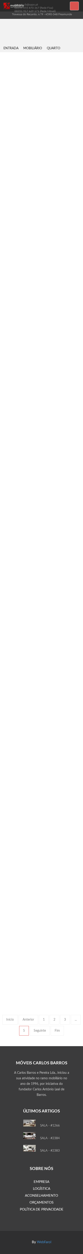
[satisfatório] (13, 123)
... (76, 1019)
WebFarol (44, 1242)
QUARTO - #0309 (41, 886)
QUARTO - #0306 (41, 972)
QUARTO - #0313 (41, 629)
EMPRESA (41, 1182)
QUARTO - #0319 (41, 457)
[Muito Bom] (6, 123)
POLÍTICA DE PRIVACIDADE (41, 1209)
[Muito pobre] (21, 123)
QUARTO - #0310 (41, 800)
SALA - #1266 (50, 1125)
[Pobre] (17, 123)
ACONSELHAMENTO (41, 1195)
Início (10, 1019)
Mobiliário (32, 48)
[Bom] (10, 123)
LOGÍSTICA (41, 1188)
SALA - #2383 (50, 1150)
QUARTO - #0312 (41, 714)
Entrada (10, 48)
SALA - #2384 (50, 1138)
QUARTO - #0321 (41, 285)
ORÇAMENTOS (41, 1202)
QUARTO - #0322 (41, 199)
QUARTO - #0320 (41, 371)
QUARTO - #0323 (41, 113)
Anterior (28, 1019)
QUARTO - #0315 (41, 542)
